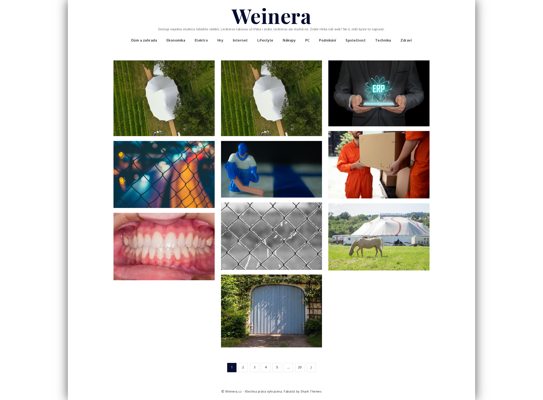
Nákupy (289, 40)
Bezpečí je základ (271, 238)
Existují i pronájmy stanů (379, 239)
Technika (383, 40)
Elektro (201, 40)
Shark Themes (311, 391)
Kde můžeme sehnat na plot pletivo (164, 177)
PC (307, 40)
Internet (240, 40)
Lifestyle (265, 40)
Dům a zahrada (144, 40)
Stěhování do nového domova (378, 167)
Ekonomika (176, 40)
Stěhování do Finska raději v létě (271, 172)
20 (300, 367)
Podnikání (327, 40)
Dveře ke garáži (271, 313)
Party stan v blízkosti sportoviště (164, 101)
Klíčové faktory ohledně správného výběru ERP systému (379, 96)
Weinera (272, 15)
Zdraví (406, 40)
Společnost (356, 40)
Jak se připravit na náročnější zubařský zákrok (164, 249)
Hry (220, 40)
